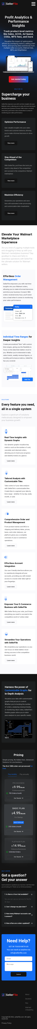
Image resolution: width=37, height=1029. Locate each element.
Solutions (28, 999)
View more (10, 143)
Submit (18, 974)
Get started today (18, 79)
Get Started (17, 798)
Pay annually (24, 774)
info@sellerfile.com (18, 953)
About (27, 994)
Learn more (11, 461)
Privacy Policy (6, 1023)
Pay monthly (12, 774)
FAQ (26, 1003)
